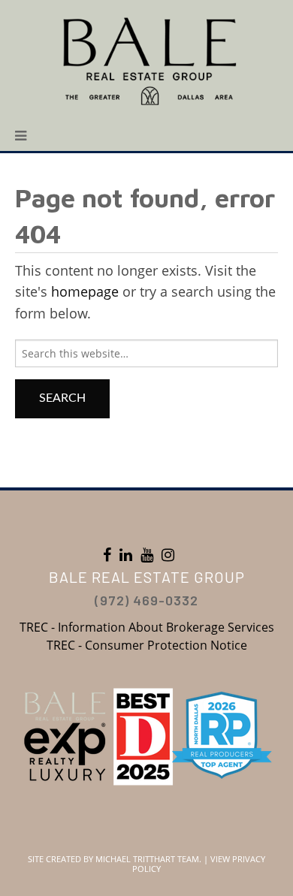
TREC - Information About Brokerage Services (147, 627)
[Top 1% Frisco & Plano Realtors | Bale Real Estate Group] (146, 60)
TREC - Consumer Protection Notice (147, 645)
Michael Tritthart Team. (148, 858)
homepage (85, 291)
